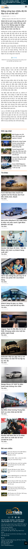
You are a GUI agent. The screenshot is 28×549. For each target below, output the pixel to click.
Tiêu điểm (4, 198)
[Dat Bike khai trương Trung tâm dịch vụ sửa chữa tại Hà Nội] (14, 401)
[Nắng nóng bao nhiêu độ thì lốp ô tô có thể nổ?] (14, 18)
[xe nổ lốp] (14, 57)
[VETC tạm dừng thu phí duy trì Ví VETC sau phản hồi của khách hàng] (14, 266)
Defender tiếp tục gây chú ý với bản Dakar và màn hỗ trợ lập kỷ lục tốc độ (13, 359)
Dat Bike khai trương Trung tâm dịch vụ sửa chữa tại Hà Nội (13, 411)
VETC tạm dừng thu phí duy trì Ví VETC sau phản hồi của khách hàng (13, 278)
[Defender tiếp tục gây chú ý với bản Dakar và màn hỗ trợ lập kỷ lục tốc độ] (14, 347)
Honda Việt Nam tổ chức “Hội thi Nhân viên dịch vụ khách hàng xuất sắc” (13, 250)
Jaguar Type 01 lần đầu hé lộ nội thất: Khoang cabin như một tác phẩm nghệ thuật (13, 331)
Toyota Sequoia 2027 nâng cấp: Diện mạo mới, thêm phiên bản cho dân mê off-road (17, 482)
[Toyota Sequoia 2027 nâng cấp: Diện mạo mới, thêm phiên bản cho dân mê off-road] (4, 482)
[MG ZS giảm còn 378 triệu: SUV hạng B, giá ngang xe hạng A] (6, 137)
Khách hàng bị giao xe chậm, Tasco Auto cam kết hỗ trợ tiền (12, 304)
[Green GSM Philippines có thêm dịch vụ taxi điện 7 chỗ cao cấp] (6, 166)
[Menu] (26, 5)
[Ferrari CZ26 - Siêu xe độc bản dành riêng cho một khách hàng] (4, 459)
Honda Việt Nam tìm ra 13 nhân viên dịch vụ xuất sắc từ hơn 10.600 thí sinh (13, 437)
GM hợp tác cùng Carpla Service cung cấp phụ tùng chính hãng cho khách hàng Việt (17, 488)
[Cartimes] (5, 7)
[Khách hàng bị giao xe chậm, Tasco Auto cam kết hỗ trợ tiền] (14, 294)
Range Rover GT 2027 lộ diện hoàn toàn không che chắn (12, 385)
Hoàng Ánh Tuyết (6, 16)
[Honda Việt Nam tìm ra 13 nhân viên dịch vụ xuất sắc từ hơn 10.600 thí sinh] (14, 426)
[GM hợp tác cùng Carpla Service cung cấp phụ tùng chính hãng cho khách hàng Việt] (6, 144)
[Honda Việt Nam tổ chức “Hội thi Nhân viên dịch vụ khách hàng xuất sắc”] (14, 239)
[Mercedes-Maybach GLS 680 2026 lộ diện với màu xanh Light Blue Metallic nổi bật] (4, 453)
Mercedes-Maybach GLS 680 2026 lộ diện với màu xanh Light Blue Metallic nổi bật (14, 222)
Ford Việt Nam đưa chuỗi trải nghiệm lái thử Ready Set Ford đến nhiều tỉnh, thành (12, 195)
